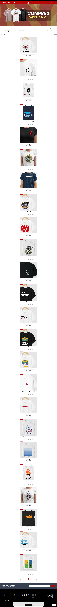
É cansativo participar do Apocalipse (28, 54)
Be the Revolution (28, 99)
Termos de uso (6, 596)
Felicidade (28, 324)
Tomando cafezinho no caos (28, 481)
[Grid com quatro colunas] (56, 34)
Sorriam (28, 189)
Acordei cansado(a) (28, 526)
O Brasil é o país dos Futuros (28, 369)
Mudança (28, 459)
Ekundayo (28, 144)
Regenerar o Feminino (28, 256)
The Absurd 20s (28, 211)
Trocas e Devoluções (7, 600)
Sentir (28, 76)
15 (34, 578)
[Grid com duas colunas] (54, 34)
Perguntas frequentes (7, 599)
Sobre (14, 2)
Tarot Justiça (28, 504)
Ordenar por (3, 34)
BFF (28, 346)
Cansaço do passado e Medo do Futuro (28, 121)
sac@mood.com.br (50, 594)
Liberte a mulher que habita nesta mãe (28, 436)
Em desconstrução (28, 279)
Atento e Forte (28, 234)
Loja (1, 2)
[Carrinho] (55, 2)
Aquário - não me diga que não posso (28, 549)
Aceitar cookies (28, 605)
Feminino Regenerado (28, 166)
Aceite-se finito (28, 414)
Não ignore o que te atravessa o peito (28, 391)
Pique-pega (28, 301)
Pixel (28, 571)
